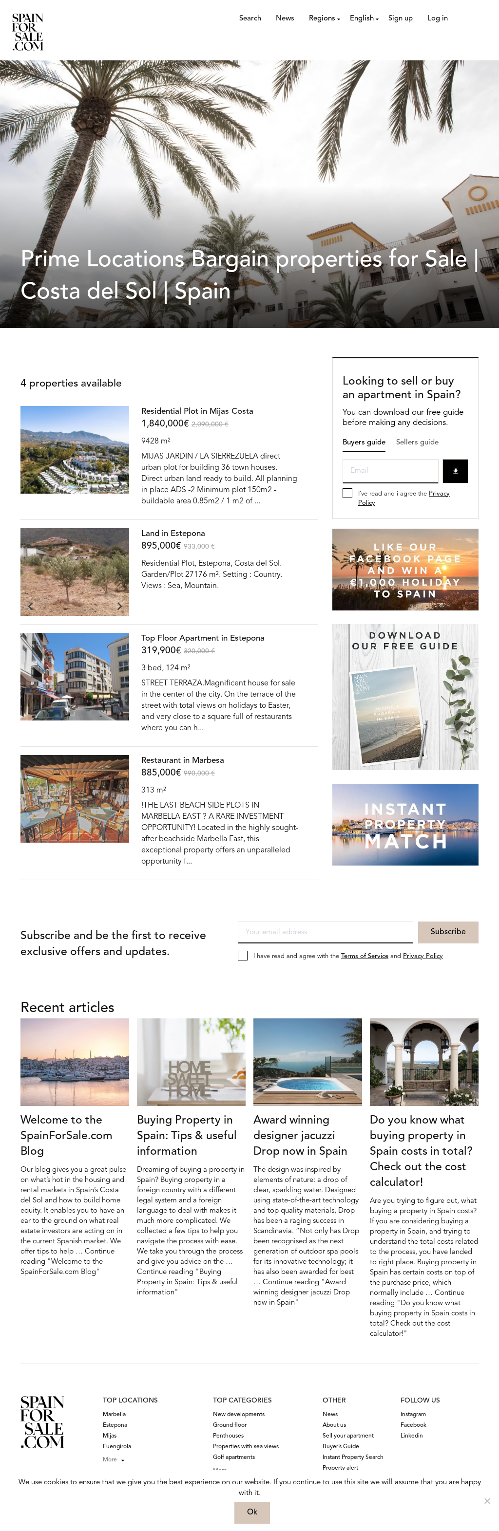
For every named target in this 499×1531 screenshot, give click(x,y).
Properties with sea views (246, 1447)
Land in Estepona (173, 534)
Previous (30, 484)
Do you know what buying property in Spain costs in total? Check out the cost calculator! (421, 1152)
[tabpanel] (74, 456)
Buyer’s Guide (341, 1447)
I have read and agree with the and (348, 956)
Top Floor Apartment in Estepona (203, 638)
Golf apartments (234, 1457)
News (285, 18)
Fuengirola (117, 1447)
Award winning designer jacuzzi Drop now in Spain (300, 1136)
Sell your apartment (348, 1436)
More (110, 1460)
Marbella (114, 1415)
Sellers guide (417, 442)
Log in (437, 18)
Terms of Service (364, 956)
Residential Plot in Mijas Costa (197, 411)
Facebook (413, 1425)
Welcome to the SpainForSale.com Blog (66, 1136)
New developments (239, 1415)
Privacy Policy (423, 956)
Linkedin (412, 1436)
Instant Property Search (353, 1457)
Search (250, 18)
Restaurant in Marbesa (182, 760)
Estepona (115, 1425)
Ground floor (230, 1425)
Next (119, 484)
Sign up (400, 18)
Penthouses (228, 1436)
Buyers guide (364, 442)
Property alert (340, 1468)
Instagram (413, 1415)
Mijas (109, 1436)
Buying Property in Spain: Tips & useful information (187, 1136)
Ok (252, 1512)
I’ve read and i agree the (404, 498)
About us (334, 1425)
